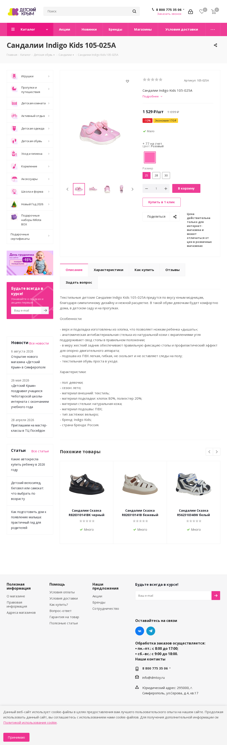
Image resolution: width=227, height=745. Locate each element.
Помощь (57, 584)
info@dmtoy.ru (153, 677)
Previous (68, 189)
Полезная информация (19, 586)
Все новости (39, 343)
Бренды (98, 602)
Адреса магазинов (21, 612)
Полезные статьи (63, 623)
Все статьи (40, 451)
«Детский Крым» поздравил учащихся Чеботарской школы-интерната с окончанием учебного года (30, 396)
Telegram (150, 631)
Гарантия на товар (64, 617)
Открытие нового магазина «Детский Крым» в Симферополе (28, 361)
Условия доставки (63, 598)
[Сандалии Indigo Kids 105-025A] (100, 132)
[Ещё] (212, 29)
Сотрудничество (105, 608)
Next (132, 189)
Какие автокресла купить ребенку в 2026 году (28, 464)
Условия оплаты (62, 592)
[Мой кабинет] (190, 11)
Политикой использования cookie (30, 722)
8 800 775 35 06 (169, 10)
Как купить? (58, 604)
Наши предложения (105, 586)
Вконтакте (139, 631)
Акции (97, 596)
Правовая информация (17, 604)
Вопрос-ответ (60, 610)
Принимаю (16, 737)
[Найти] (134, 11)
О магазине (16, 596)
